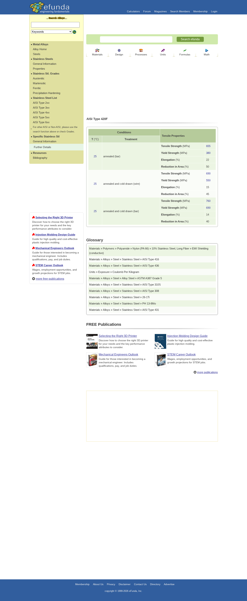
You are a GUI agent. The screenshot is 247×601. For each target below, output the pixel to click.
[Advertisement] (56, 417)
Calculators (133, 11)
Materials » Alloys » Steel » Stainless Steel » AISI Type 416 (124, 259)
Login (214, 11)
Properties (39, 68)
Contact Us (140, 584)
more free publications (50, 278)
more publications (207, 372)
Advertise (169, 584)
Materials (97, 54)
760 (208, 200)
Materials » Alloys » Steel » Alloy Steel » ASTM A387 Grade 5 (125, 278)
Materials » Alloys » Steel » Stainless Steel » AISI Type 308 (124, 290)
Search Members (180, 11)
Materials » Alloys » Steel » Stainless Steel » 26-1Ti (119, 297)
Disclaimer (125, 584)
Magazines (160, 11)
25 (95, 156)
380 (208, 152)
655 (208, 146)
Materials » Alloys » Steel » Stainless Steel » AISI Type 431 (124, 309)
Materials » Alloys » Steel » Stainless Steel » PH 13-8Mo (122, 303)
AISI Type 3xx (41, 107)
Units (163, 54)
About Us (98, 584)
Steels (36, 54)
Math (207, 54)
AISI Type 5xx (41, 117)
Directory (155, 584)
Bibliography (40, 157)
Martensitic (39, 83)
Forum (147, 11)
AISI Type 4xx (41, 112)
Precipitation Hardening (46, 93)
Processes (141, 54)
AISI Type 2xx (41, 102)
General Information (44, 63)
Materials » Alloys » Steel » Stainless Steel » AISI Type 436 (124, 265)
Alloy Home (40, 49)
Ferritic (37, 88)
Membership (200, 11)
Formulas (184, 54)
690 (208, 173)
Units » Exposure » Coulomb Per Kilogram (114, 271)
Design (119, 54)
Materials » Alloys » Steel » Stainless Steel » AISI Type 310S (125, 284)
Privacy (111, 584)
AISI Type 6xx (41, 122)
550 (208, 180)
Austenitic (38, 78)
